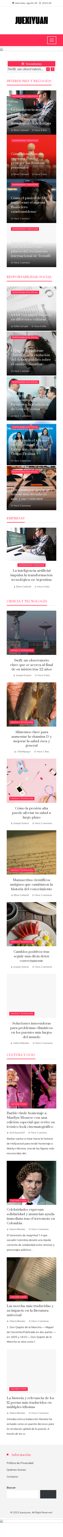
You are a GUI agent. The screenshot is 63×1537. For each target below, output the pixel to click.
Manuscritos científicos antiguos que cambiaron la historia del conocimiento (31, 884)
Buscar (11, 1487)
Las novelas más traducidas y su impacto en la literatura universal (30, 1310)
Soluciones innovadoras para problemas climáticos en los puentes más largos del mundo (31, 1030)
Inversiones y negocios (25, 96)
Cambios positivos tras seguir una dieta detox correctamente (31, 956)
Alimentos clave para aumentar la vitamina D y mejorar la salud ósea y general (25, 69)
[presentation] (48, 69)
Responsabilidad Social (25, 292)
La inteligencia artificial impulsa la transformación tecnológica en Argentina (31, 575)
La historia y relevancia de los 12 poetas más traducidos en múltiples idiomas (30, 1402)
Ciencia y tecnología (22, 650)
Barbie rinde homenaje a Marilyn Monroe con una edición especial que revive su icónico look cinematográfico (31, 1120)
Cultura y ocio (18, 1104)
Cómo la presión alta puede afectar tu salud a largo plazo (31, 813)
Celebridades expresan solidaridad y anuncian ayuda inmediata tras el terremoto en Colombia (31, 1216)
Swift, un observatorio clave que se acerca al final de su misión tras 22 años (31, 665)
